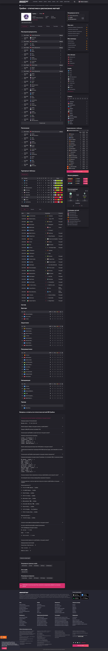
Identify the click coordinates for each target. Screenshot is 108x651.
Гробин (27, 197)
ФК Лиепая (28, 190)
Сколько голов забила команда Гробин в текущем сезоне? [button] (35, 522)
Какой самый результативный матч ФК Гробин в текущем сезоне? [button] (37, 446)
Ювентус (39, 608)
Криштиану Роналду (23, 617)
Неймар (20, 620)
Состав (30, 565)
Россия (74, 604)
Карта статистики (76, 620)
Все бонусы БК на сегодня (42, 625)
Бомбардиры (49, 565)
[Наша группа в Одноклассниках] (80, 642)
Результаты (32, 26)
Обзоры (49, 1)
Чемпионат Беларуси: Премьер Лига (75, 27)
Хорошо (4, 648)
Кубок (36, 41)
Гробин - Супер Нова (26, 471)
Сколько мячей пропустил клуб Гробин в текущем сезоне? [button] (35, 540)
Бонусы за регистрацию (41, 621)
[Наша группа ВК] (75, 642)
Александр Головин (23, 622)
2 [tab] (76, 205)
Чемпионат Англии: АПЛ (73, 29)
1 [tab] (75, 205)
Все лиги (21, 612)
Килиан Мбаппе (22, 621)
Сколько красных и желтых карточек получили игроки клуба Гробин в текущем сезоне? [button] (40, 482)
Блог (57, 1)
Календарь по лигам (73, 222)
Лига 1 (70, 59)
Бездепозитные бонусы (41, 620)
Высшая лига (37, 35)
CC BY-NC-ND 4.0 (75, 636)
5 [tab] (79, 205)
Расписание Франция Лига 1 (74, 221)
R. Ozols (30, 241)
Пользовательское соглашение (60, 633)
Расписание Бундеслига (73, 219)
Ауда (26, 185)
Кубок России (57, 607)
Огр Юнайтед (28, 202)
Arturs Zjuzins (31, 224)
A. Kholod (27, 335)
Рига (26, 183)
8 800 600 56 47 (45, 640)
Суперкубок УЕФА (58, 611)
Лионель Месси (22, 618)
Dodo (30, 244)
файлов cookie (4, 645)
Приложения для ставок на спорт (61, 617)
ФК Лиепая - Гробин (26, 459)
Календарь (40, 26)
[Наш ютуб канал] (78, 642)
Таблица (48, 26)
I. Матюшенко (31, 253)
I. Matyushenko (25, 501)
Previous (73, 205)
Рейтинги (40, 1)
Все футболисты (22, 625)
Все (24, 209)
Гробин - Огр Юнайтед (26, 437)
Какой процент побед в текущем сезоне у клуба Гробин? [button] (34, 426)
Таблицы (42, 565)
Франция (74, 607)
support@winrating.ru (40, 642)
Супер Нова (28, 194)
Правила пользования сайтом (78, 622)
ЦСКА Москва (71, 41)
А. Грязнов (31, 295)
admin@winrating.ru (48, 644)
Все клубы (39, 612)
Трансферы (55, 26)
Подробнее (77, 203)
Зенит (69, 49)
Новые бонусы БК (40, 617)
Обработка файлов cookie (77, 621)
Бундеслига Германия (23, 608)
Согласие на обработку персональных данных (80, 625)
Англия (74, 605)
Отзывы (61, 1)
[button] (78, 101)
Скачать (53, 1)
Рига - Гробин (24, 463)
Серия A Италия (22, 604)
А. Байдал (31, 221)
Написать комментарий (25, 558)
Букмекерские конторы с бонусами (61, 624)
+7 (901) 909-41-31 (44, 639)
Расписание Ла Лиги (72, 217)
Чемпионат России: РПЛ (73, 35)
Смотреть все (70, 65)
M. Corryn (27, 355)
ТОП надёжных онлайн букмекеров (61, 622)
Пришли (32, 209)
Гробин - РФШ (24, 468)
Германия (74, 612)
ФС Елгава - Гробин (26, 466)
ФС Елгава (28, 192)
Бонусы (45, 1)
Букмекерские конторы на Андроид (61, 625)
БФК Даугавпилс (29, 187)
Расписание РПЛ (72, 212)
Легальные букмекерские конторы (61, 621)
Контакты (74, 618)
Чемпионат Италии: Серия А (74, 33)
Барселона (39, 604)
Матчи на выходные (73, 224)
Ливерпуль (39, 607)
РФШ (27, 180)
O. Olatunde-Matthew (26, 503)
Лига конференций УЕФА (59, 608)
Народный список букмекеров (60, 620)
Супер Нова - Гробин (26, 464)
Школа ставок (66, 1)
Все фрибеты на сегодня (41, 624)
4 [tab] (78, 205)
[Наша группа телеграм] (73, 642)
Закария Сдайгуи (32, 300)
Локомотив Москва (72, 45)
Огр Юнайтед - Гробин (26, 439)
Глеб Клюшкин (28, 357)
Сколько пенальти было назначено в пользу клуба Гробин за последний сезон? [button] (39, 475)
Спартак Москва (71, 47)
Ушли (40, 209)
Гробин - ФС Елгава (26, 442)
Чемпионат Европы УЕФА (59, 612)
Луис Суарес (21, 624)
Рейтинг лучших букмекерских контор (62, 618)
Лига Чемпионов (58, 605)
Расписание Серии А (73, 215)
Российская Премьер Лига (24, 611)
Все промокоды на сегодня (42, 622)
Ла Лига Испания (22, 607)
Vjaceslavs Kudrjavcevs (27, 545)
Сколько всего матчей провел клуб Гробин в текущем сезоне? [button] (36, 418)
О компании (75, 617)
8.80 (85, 200)
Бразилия (74, 608)
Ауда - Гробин (24, 460)
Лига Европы (57, 604)
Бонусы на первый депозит (42, 618)
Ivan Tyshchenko (32, 215)
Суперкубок (71, 63)
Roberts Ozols (24, 550)
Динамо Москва (71, 43)
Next (82, 205)
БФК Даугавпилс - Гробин (27, 467)
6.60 (78, 200)
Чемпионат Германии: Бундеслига (75, 31)
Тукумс (27, 199)
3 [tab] (77, 205)
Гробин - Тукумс (25, 440)
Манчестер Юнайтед (41, 605)
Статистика (35, 1)
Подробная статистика (77, 171)
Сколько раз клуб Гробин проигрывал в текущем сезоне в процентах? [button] (38, 454)
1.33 (70, 200)
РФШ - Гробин (24, 462)
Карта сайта (57, 637)
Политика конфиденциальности (60, 636)
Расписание (24, 565)
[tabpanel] (78, 197)
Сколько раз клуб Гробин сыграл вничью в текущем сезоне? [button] (35, 432)
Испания (74, 611)
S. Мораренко (31, 250)
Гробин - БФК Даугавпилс (27, 443)
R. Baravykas (24, 498)
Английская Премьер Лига (24, 605)
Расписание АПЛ (72, 213)
